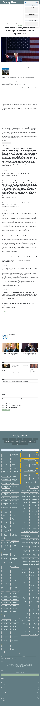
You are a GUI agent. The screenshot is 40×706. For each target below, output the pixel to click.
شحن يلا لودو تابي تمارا (25, 598)
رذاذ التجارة (25, 520)
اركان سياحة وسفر (29, 482)
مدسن (25, 508)
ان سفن (34, 490)
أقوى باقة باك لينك (5, 462)
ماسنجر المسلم (30, 470)
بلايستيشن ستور (34, 620)
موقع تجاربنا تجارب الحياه (5, 465)
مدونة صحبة (34, 528)
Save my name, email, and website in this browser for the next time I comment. (19, 403)
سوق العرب (14, 459)
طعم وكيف (34, 523)
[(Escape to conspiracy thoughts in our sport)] (15, 367)
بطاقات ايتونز (25, 618)
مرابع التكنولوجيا (25, 490)
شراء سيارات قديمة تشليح (10, 538)
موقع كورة (10, 616)
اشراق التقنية (25, 487)
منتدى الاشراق (34, 550)
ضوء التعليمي (34, 475)
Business (5, 439)
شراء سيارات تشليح (14, 530)
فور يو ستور (25, 590)
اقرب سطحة (5, 522)
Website (22, 398)
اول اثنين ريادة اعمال (34, 455)
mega (12, 441)
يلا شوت (14, 476)
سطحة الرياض (14, 512)
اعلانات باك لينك (15, 471)
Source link (4, 311)
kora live (5, 593)
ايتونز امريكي (25, 575)
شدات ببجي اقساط (34, 569)
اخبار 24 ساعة (25, 561)
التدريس (34, 546)
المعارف (34, 517)
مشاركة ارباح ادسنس (25, 455)
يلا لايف (10, 549)
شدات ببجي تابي (25, 572)
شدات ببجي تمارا (25, 569)
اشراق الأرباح (25, 531)
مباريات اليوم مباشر (14, 480)
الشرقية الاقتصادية (25, 496)
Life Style (7, 441)
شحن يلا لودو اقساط (25, 578)
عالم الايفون (34, 499)
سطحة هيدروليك (5, 515)
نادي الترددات (34, 514)
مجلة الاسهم (34, 496)
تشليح (14, 526)
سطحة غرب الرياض (5, 518)
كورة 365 (14, 542)
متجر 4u (34, 593)
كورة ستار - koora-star (5, 567)
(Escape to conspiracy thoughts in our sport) (15, 372)
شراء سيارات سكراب (5, 526)
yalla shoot (6, 476)
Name (4, 394)
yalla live (10, 562)
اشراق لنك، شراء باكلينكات (34, 543)
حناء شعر (25, 627)
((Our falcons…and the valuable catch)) (24, 372)
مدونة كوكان (25, 499)
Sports (8, 23)
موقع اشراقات (34, 478)
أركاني (34, 525)
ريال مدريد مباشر (15, 483)
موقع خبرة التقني (34, 505)
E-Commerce (12, 439)
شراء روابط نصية (34, 539)
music (17, 441)
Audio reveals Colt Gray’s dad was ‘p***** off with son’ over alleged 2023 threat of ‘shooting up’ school (33, 370)
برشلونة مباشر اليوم (5, 554)
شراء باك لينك (34, 536)
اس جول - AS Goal (5, 587)
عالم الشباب (30, 460)
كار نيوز (25, 502)
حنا (34, 631)
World (26, 444)
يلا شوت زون (14, 649)
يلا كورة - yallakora (5, 583)
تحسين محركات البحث (25, 465)
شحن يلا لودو (34, 614)
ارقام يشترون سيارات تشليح (14, 534)
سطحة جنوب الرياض (14, 522)
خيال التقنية (34, 493)
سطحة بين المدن (15, 515)
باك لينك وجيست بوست (34, 555)
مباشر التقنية (25, 525)
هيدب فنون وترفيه (34, 564)
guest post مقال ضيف (6, 455)
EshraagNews (12, 334)
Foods (25, 439)
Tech (34, 441)
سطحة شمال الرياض (14, 518)
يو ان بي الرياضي (25, 558)
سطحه (5, 512)
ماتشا (25, 631)
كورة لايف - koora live (14, 632)
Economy (19, 439)
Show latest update (5, 143)
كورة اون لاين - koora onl (15, 584)
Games (30, 439)
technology (15, 444)
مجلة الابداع (25, 511)
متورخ (34, 508)
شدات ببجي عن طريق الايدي (25, 594)
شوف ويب (25, 493)
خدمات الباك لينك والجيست (15, 455)
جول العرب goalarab (15, 546)
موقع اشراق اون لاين (25, 478)
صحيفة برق (25, 475)
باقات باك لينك (25, 539)
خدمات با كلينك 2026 (15, 465)
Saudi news (23, 441)
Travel (21, 444)
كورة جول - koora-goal (14, 571)
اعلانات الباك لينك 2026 (25, 551)
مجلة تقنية (34, 558)
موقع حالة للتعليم (34, 561)
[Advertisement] (20, 12)
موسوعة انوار (34, 531)
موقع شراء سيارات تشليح (5, 530)
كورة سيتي (6, 542)
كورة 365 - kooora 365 (14, 588)
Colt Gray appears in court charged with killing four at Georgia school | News (5, 370)
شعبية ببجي (34, 618)
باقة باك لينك (34, 465)
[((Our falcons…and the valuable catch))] (24, 367)
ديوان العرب (14, 469)
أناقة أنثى (25, 505)
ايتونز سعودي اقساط (34, 578)
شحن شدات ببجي (34, 609)
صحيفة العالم (25, 564)
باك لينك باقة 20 (6, 459)
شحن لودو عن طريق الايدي (25, 614)
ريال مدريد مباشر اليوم (15, 554)
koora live (6, 575)
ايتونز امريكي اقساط (25, 602)
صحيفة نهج (34, 502)
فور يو (25, 605)
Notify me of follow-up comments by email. (12, 405)
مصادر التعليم (25, 554)
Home (5, 23)
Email (3, 398)
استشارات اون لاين (25, 514)
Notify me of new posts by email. (10, 407)
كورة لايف (15, 596)
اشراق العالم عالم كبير (25, 547)
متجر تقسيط (25, 585)
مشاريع (5, 469)
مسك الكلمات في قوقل (34, 487)
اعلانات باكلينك (5, 471)
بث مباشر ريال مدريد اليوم (5, 546)
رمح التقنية (34, 520)
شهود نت (25, 523)
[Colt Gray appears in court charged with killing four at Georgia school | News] (6, 366)
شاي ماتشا (34, 634)
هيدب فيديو (25, 517)
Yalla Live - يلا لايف (5, 581)
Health (35, 439)
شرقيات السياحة (25, 528)
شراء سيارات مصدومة (5, 534)
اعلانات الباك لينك (25, 542)
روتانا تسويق (34, 511)
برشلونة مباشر (5, 479)
